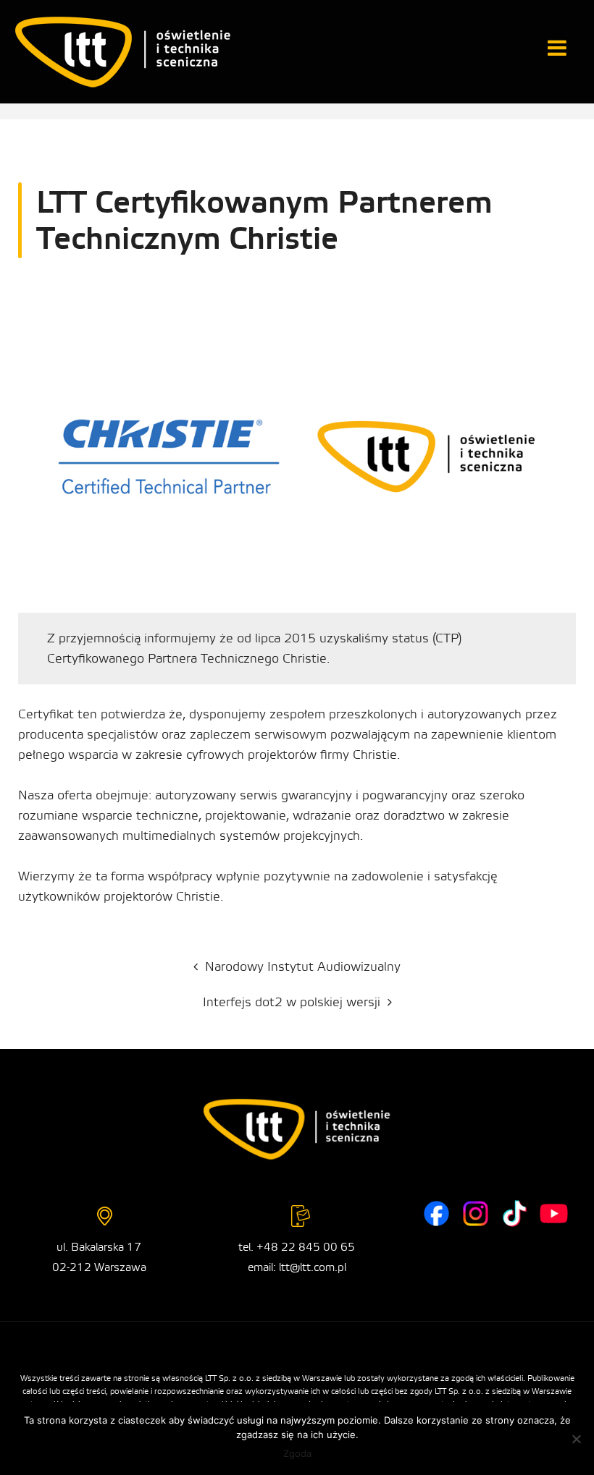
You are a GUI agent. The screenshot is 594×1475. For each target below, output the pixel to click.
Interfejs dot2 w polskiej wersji (291, 1002)
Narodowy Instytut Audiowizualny (303, 966)
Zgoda (297, 1453)
